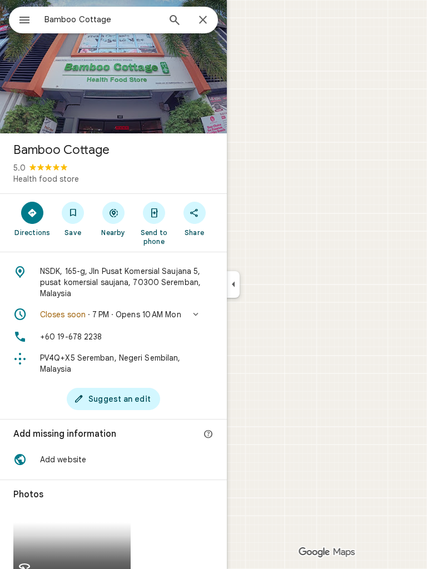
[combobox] (101, 19)
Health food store (46, 179)
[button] (113, 314)
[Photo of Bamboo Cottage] (113, 66)
